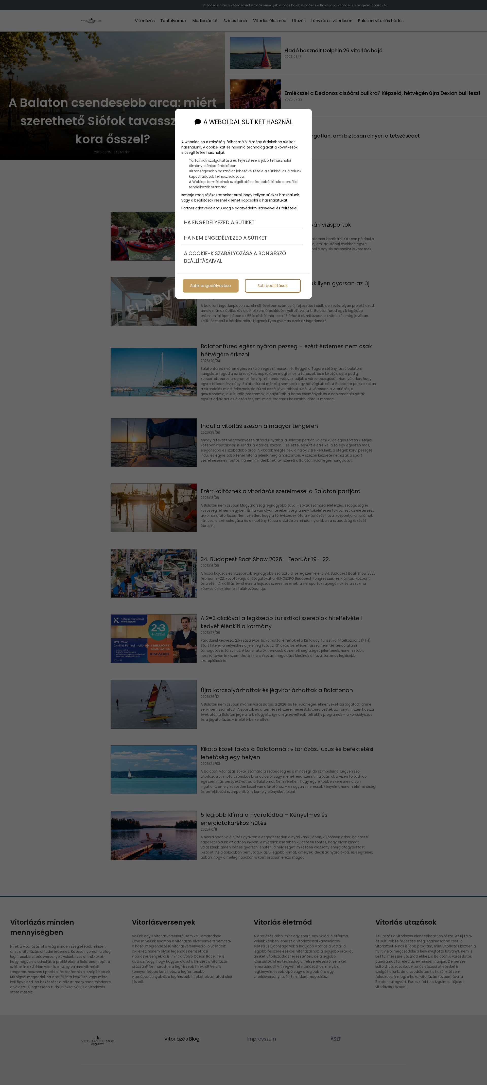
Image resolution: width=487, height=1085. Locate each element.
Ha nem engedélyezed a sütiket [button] (225, 237)
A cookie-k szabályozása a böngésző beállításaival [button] (235, 257)
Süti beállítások (272, 286)
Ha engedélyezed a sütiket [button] (219, 222)
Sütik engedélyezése (210, 286)
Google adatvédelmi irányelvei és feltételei (259, 208)
